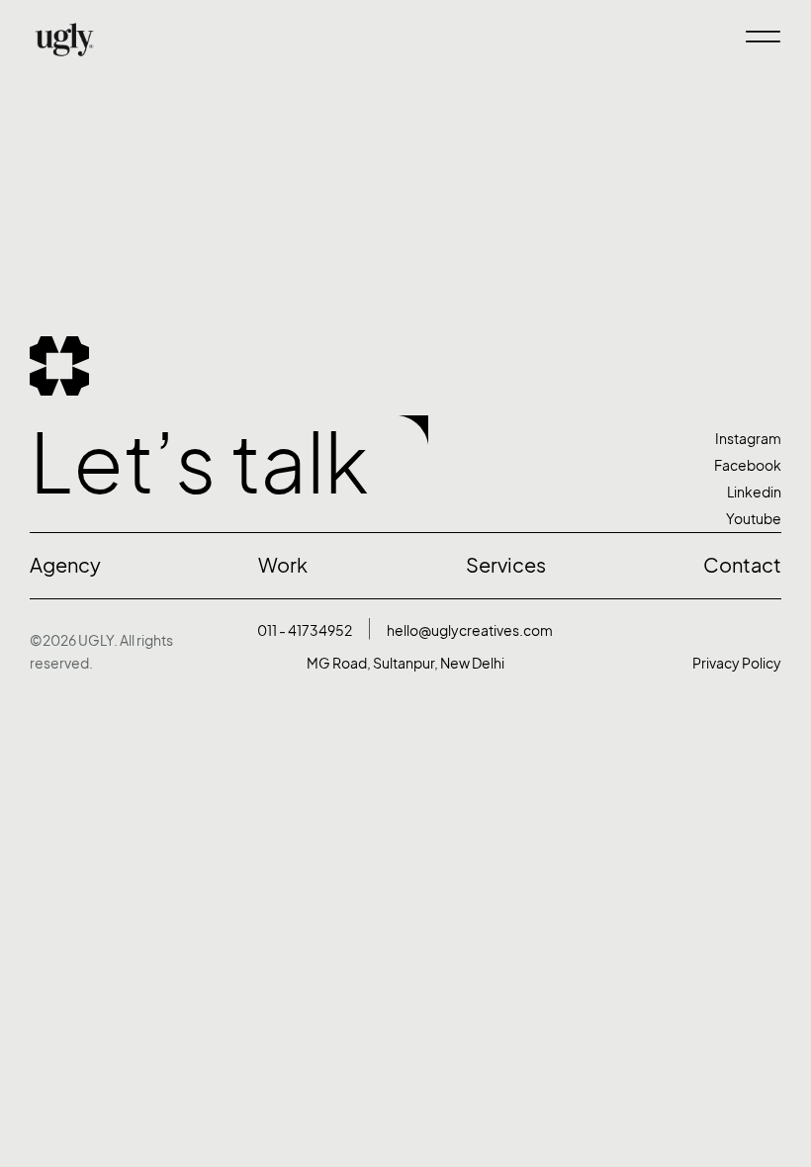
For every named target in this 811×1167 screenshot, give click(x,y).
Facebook (747, 465)
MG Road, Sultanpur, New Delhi (405, 663)
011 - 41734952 (304, 630)
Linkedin (754, 492)
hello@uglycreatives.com (470, 630)
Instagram (748, 438)
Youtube (753, 518)
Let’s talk (199, 463)
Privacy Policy (736, 663)
